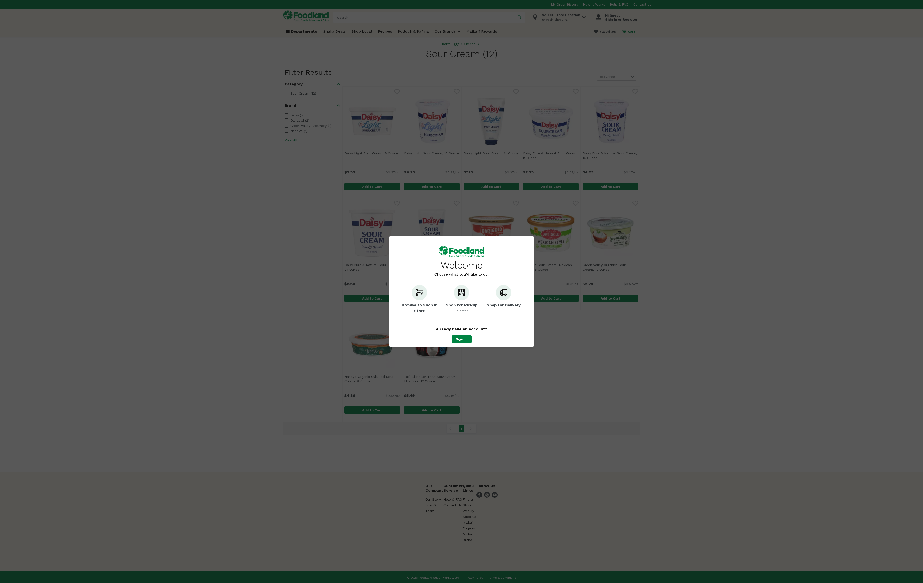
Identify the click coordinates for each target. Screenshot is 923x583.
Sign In (462, 339)
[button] (419, 301)
